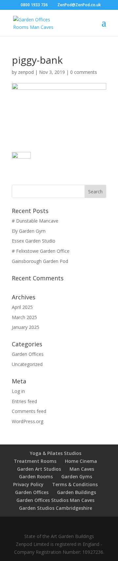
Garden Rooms (36, 476)
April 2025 (22, 307)
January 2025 (25, 327)
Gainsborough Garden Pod (40, 261)
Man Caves (81, 469)
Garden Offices (28, 354)
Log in (18, 391)
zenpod (26, 72)
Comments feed (29, 411)
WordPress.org (27, 421)
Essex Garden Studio (33, 241)
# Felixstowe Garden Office (40, 251)
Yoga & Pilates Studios (55, 453)
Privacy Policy (28, 484)
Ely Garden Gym (29, 231)
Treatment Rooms (35, 461)
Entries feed (24, 401)
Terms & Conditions (75, 484)
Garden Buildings (76, 492)
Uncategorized (27, 364)
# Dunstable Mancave (35, 221)
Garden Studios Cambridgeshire (55, 508)
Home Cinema (81, 461)
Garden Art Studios (39, 469)
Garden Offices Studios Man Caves (55, 500)
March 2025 (24, 317)
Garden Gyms (76, 476)
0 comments (83, 72)
